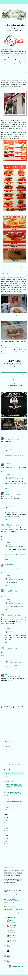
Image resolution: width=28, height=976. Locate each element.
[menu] (2, 2)
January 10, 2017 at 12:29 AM (12, 494)
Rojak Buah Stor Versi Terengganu (14, 793)
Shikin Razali (12, 449)
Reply (2, 444)
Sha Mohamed (9, 564)
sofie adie (13, 925)
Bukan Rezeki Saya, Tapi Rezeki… (13, 900)
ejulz (5, 876)
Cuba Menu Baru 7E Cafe (12, 903)
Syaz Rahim (13, 940)
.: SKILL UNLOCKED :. (11, 907)
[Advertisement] (14, 726)
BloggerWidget (20, 970)
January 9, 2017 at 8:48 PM (12, 439)
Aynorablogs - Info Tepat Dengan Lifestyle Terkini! (14, 910)
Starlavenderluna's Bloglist (13, 801)
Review (9, 374)
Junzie (6, 614)
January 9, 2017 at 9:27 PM (12, 465)
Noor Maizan (8, 524)
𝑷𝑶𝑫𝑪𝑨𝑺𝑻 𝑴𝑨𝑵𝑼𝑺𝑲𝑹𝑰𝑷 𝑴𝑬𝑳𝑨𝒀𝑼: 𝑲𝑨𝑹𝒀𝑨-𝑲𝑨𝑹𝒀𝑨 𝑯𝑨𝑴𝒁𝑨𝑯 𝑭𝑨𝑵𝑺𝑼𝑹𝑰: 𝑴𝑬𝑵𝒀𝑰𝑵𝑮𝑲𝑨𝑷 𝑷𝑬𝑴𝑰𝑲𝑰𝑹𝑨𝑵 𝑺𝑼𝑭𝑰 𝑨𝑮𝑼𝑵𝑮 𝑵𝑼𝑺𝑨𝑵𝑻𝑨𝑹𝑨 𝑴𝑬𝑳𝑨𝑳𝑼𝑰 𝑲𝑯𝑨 (14, 788)
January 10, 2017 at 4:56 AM (12, 525)
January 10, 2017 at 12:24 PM (12, 615)
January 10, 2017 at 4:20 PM (16, 603)
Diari (4, 374)
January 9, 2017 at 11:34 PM (16, 478)
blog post (16, 883)
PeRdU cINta (8, 493)
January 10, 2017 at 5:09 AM (12, 565)
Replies (8, 474)
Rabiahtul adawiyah (10, 675)
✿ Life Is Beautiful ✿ (11, 894)
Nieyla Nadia (8, 590)
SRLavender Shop (9, 809)
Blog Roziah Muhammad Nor (14, 902)
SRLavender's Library (12, 795)
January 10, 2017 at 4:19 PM (16, 546)
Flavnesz (7, 438)
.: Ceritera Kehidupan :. (12, 906)
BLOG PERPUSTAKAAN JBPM (13, 784)
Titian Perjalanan (11, 899)
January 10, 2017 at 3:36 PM (12, 648)
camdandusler (14, 951)
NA (11, 945)
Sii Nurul (12, 930)
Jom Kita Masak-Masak (12, 792)
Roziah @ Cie (13, 956)
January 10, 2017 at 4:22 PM (16, 662)
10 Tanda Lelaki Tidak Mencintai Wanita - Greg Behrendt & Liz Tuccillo (14, 798)
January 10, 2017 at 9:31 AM (12, 591)
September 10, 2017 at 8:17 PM (12, 676)
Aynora (12, 961)
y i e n (6, 647)
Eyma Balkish (14, 935)
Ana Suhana (8, 463)
